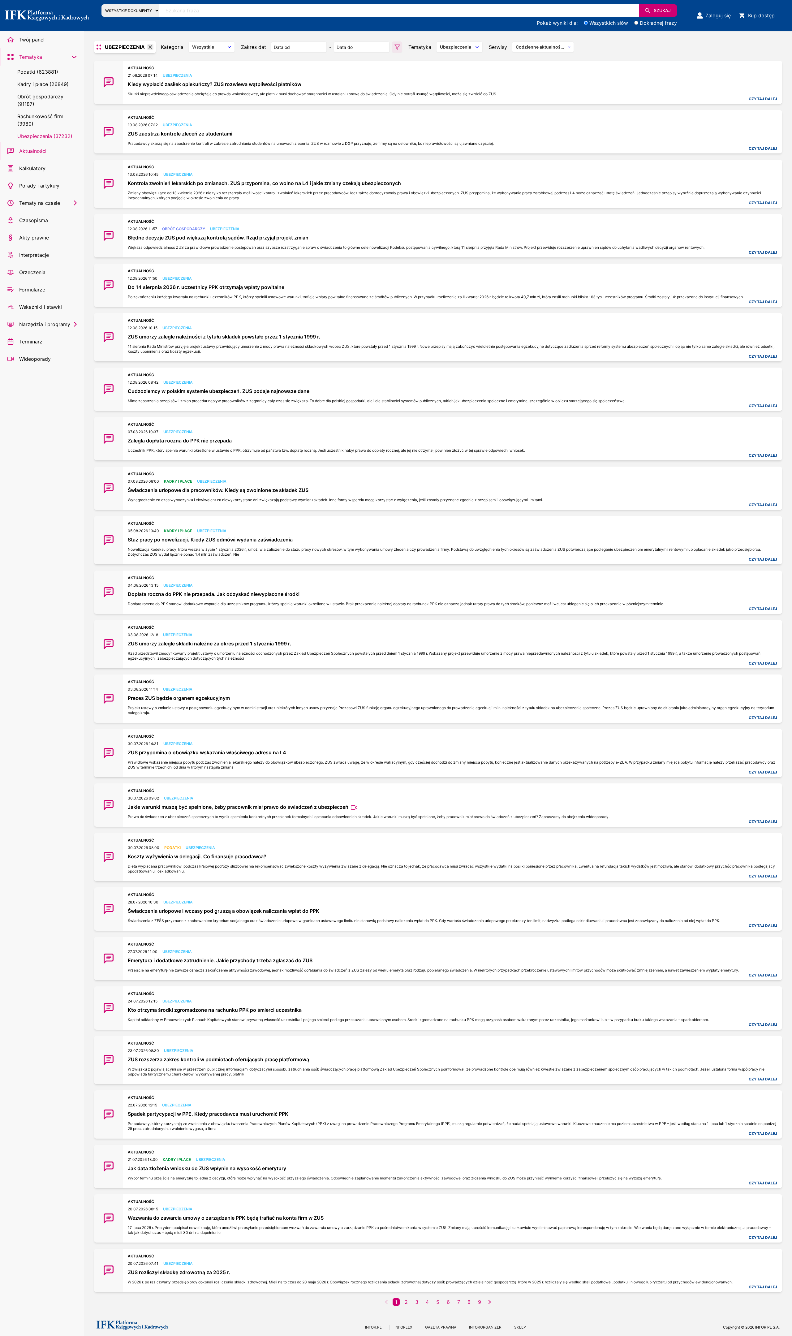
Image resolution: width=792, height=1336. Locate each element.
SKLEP (520, 1327)
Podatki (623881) (37, 72)
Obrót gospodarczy (183, 228)
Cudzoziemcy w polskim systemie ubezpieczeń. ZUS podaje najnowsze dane (218, 391)
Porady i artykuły (39, 186)
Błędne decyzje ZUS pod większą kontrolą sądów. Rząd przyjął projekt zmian (218, 238)
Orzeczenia (32, 272)
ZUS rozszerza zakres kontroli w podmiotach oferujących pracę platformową (218, 1059)
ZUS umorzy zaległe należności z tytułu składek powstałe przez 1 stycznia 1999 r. (224, 337)
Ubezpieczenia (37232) (44, 136)
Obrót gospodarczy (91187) (40, 100)
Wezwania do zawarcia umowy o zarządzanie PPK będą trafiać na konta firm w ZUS (226, 1218)
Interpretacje (34, 255)
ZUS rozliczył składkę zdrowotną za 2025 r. (179, 1272)
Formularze (32, 290)
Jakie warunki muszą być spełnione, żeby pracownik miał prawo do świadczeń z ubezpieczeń (239, 807)
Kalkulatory (32, 168)
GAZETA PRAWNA (440, 1327)
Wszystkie (203, 47)
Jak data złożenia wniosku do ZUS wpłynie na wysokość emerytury (207, 1168)
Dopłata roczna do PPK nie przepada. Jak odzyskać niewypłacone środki (213, 594)
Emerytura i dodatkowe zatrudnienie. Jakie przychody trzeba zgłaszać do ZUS (220, 960)
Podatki (172, 847)
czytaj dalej (763, 99)
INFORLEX (403, 1327)
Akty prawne (34, 238)
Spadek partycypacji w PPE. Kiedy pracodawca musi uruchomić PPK (208, 1114)
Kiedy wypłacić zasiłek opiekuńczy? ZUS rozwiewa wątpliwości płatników (214, 84)
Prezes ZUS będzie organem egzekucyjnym (179, 698)
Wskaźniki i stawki (40, 307)
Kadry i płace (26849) (43, 84)
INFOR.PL (373, 1327)
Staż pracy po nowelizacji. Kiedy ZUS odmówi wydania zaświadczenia (210, 540)
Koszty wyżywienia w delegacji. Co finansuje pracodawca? (197, 856)
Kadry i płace (178, 481)
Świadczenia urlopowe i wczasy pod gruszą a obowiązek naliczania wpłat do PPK (223, 911)
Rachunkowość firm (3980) (40, 120)
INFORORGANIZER (485, 1327)
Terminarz (30, 341)
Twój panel (32, 40)
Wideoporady (35, 359)
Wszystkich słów (608, 23)
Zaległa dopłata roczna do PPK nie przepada (180, 440)
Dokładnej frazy (658, 23)
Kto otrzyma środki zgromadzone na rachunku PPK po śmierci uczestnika (215, 1010)
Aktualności (32, 151)
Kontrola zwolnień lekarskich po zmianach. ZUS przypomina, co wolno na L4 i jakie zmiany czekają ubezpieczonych (264, 183)
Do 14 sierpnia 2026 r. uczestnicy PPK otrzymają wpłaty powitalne (206, 287)
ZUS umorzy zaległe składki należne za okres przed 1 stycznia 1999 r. (209, 643)
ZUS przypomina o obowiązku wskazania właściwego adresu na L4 (207, 752)
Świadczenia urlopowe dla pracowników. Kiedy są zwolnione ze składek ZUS (218, 490)
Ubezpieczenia (177, 75)
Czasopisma (33, 220)
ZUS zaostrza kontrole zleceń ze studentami (180, 134)
